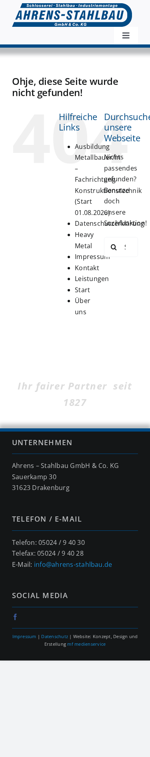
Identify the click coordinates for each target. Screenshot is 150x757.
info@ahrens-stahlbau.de (73, 564)
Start (82, 289)
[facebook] (15, 617)
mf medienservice (86, 644)
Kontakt (87, 267)
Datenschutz (54, 636)
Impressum (92, 256)
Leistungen (92, 278)
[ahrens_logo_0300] (72, 6)
